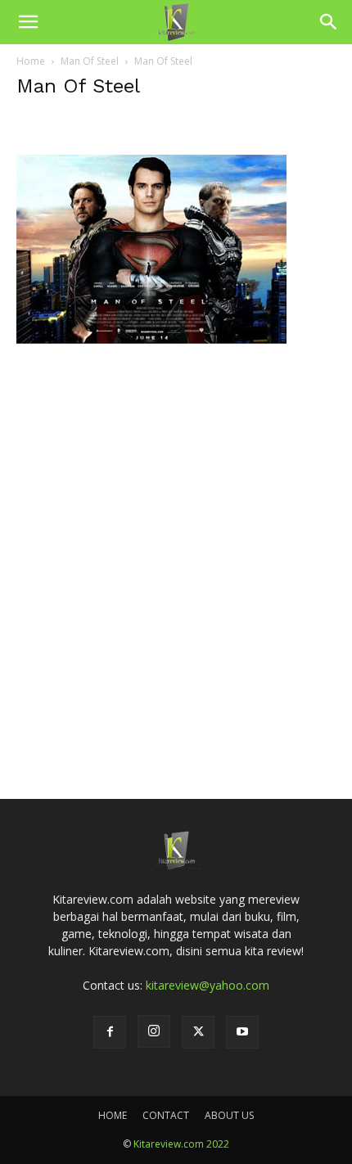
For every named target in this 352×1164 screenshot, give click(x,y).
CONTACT (165, 1115)
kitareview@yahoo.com (207, 985)
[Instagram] (154, 1031)
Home (30, 61)
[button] (28, 22)
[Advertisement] (176, 568)
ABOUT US (229, 1115)
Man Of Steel (90, 61)
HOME (112, 1115)
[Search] (329, 22)
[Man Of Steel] (151, 380)
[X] (198, 1032)
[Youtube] (242, 1032)
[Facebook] (109, 1032)
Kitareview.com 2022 (181, 1144)
